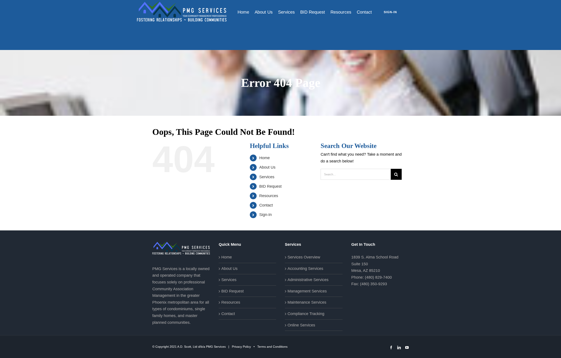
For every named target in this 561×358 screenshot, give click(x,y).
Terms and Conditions (272, 346)
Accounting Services (305, 268)
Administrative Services (308, 280)
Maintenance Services (307, 302)
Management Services (307, 291)
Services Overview (304, 257)
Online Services (301, 325)
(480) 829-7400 (378, 277)
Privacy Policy (241, 346)
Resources (268, 196)
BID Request (270, 186)
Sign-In (265, 214)
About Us (267, 167)
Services (266, 177)
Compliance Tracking (306, 314)
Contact (266, 205)
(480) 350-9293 (373, 284)
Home (264, 158)
